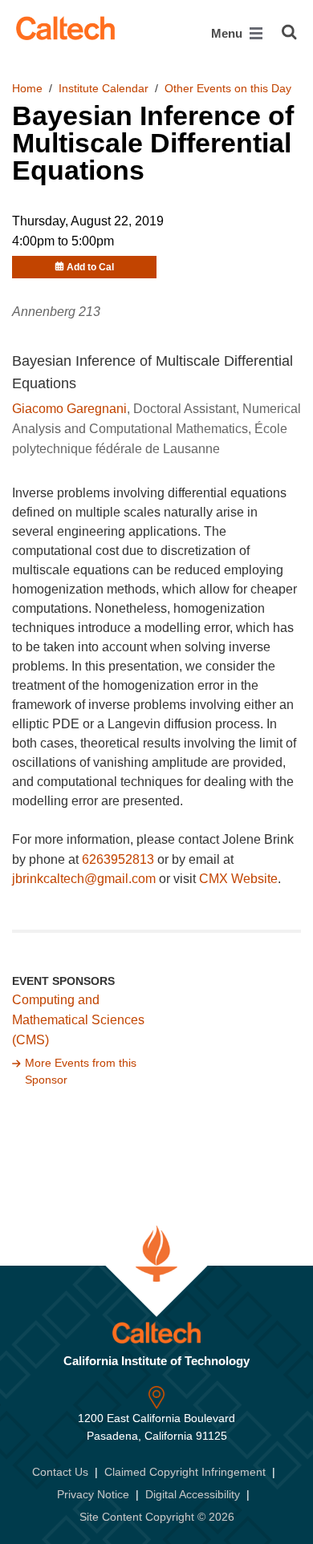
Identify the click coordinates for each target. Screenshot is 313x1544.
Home (27, 88)
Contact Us (60, 1471)
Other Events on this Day (228, 88)
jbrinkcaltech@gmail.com (84, 878)
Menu (228, 33)
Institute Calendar (103, 88)
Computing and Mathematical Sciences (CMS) (78, 1020)
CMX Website (238, 878)
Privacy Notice (93, 1494)
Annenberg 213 (56, 311)
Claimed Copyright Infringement (185, 1471)
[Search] (289, 32)
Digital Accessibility (192, 1494)
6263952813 (118, 859)
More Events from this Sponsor (80, 1071)
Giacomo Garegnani (69, 408)
